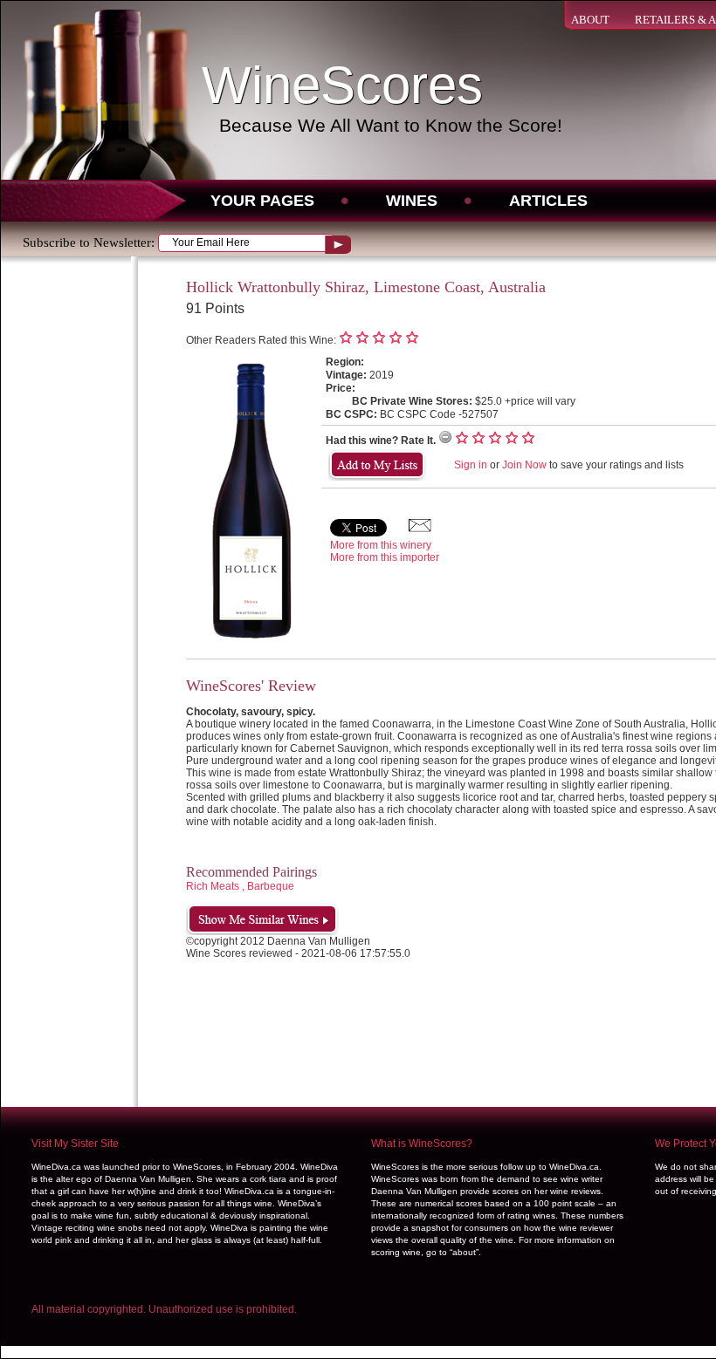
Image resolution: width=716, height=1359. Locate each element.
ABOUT (590, 19)
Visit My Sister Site (75, 1143)
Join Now (524, 465)
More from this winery (380, 545)
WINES (411, 200)
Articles (548, 200)
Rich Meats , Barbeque (240, 886)
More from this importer (384, 557)
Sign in (470, 465)
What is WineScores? (421, 1143)
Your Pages (262, 200)
